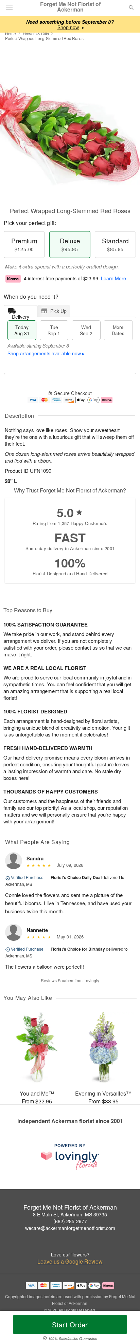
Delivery (20, 315)
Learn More (113, 278)
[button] (125, 1328)
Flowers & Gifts (36, 33)
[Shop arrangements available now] (68, 27)
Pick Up (58, 310)
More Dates (118, 330)
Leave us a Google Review (70, 1261)
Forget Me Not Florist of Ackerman (70, 6)
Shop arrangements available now (44, 353)
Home (10, 33)
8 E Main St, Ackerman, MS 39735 (70, 1214)
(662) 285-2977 (70, 1221)
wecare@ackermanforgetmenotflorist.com (70, 1228)
